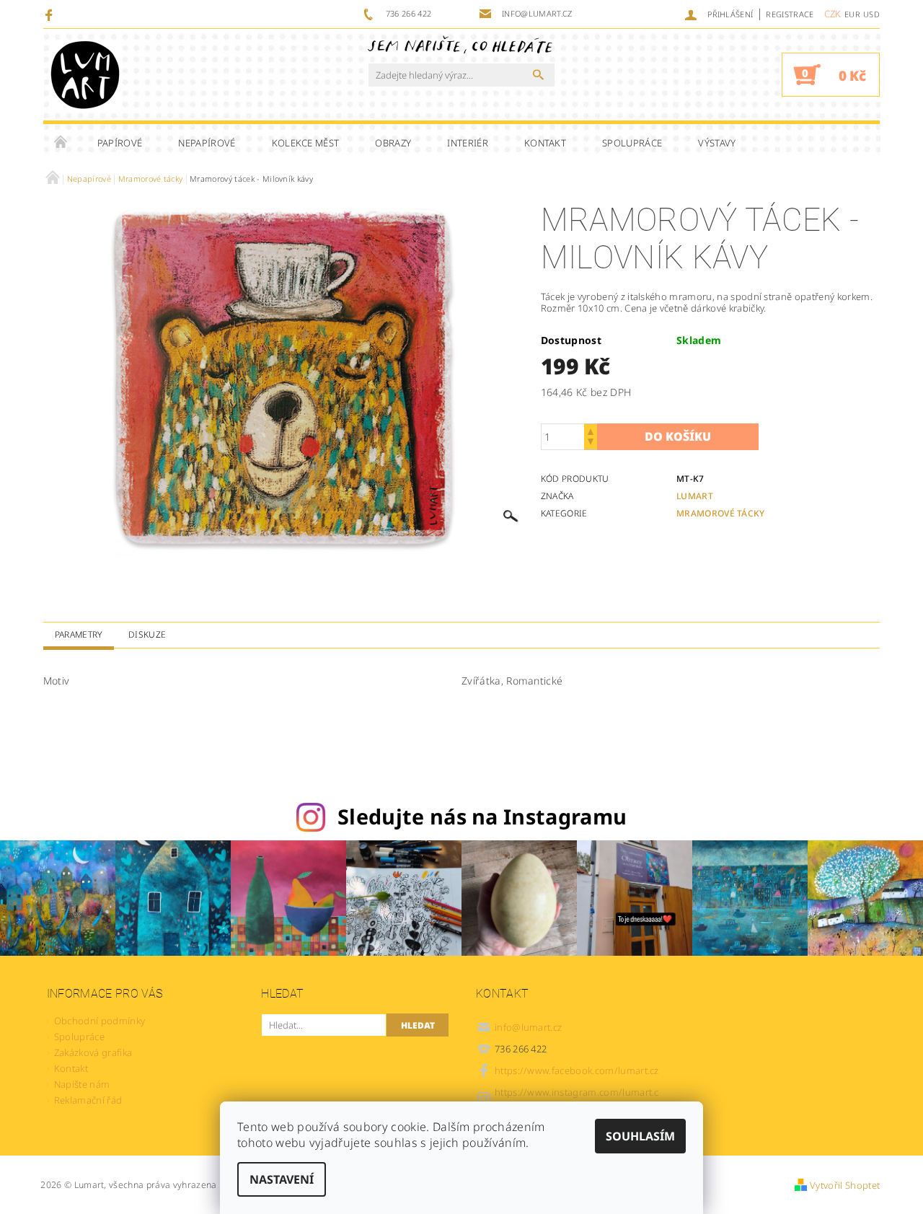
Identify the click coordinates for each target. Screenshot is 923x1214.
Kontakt (545, 142)
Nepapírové (206, 142)
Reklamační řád (88, 1100)
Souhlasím (640, 1136)
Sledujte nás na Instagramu (482, 816)
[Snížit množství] (590, 443)
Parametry (78, 634)
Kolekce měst (306, 142)
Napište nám (82, 1084)
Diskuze (147, 634)
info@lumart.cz (528, 1027)
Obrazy (393, 142)
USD (871, 14)
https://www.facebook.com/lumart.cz (577, 1070)
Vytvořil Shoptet (845, 1185)
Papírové (120, 142)
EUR (852, 14)
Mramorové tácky (720, 513)
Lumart (694, 496)
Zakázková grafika (93, 1052)
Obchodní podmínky (99, 1020)
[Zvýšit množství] (590, 430)
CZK (833, 13)
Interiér (467, 142)
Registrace (789, 14)
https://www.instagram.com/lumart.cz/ (577, 1098)
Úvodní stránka (61, 143)
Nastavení (281, 1179)
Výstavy (717, 142)
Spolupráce (632, 142)
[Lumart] (85, 74)
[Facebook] (50, 14)
